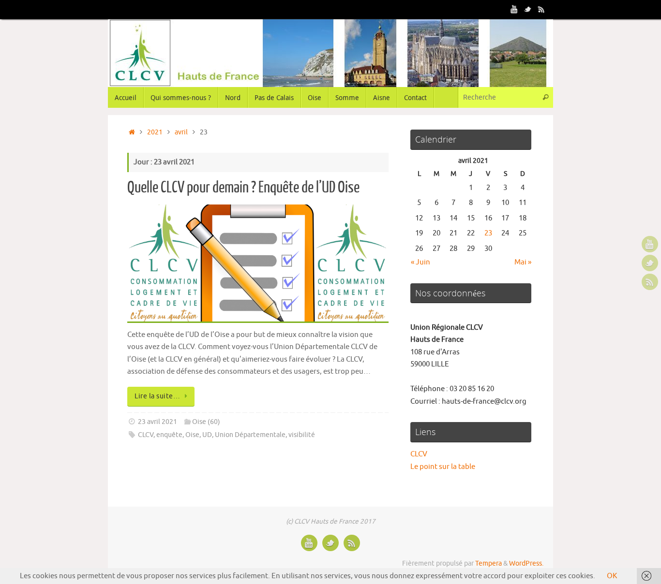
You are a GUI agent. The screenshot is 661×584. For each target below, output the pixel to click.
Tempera (488, 563)
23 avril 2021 (157, 422)
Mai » (522, 262)
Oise (192, 435)
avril (181, 132)
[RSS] (541, 9)
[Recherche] (545, 97)
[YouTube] (514, 9)
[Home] (131, 132)
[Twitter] (528, 9)
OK (612, 576)
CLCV (145, 435)
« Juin (420, 262)
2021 (155, 132)
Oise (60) (206, 422)
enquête (169, 435)
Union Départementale (250, 435)
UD (207, 435)
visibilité (301, 435)
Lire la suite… (157, 396)
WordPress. (526, 563)
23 (488, 233)
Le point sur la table (442, 466)
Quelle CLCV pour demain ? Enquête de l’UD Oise (243, 187)
